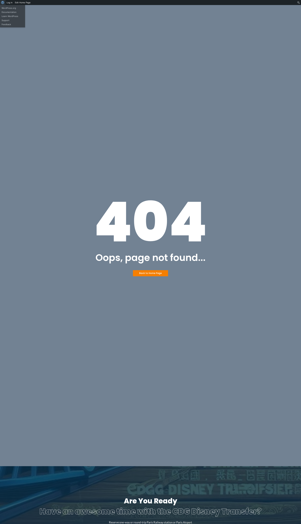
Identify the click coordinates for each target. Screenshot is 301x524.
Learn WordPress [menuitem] (10, 16)
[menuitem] (2, 2)
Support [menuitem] (5, 20)
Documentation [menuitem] (9, 12)
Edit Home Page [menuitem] (23, 2)
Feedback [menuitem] (6, 24)
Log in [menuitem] (10, 2)
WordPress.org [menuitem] (9, 8)
